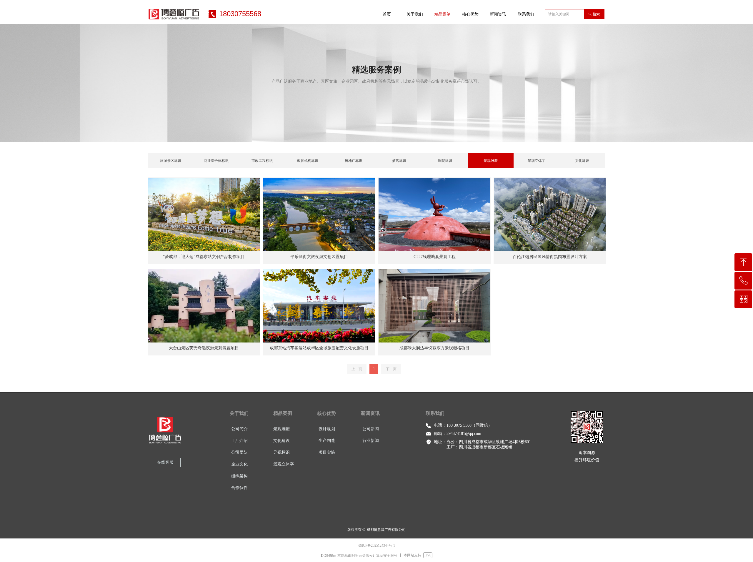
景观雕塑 (491, 161)
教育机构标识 (307, 161)
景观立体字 (536, 161)
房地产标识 (353, 161)
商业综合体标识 (216, 161)
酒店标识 (399, 161)
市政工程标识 (262, 161)
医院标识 (445, 161)
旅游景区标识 (170, 161)
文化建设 (582, 161)
